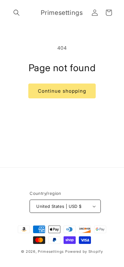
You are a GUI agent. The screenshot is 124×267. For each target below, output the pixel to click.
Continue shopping (62, 91)
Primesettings (51, 251)
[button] (17, 13)
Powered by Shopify (84, 251)
